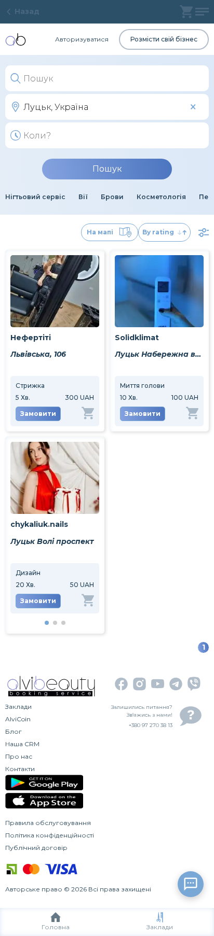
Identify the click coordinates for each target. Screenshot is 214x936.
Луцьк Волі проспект (51, 541)
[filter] (203, 232)
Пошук (107, 169)
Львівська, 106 (38, 354)
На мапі (100, 232)
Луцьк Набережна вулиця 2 (159, 354)
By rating (158, 232)
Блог (13, 731)
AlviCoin (18, 719)
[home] (15, 39)
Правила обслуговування (48, 823)
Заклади (159, 927)
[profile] (202, 12)
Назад (27, 11)
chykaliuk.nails (39, 524)
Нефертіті (30, 337)
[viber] (194, 684)
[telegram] (175, 684)
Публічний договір (36, 847)
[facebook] (121, 684)
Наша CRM (22, 744)
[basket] (186, 11)
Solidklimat (137, 337)
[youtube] (157, 683)
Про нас (18, 756)
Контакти (20, 769)
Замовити (38, 413)
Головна (56, 927)
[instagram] (139, 684)
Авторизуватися (82, 39)
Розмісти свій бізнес (163, 39)
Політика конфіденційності (49, 835)
